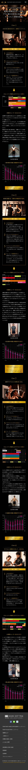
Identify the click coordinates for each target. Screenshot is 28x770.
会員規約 (5, 753)
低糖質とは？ (6, 732)
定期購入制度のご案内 (7, 739)
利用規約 (5, 750)
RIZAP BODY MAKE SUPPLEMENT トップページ (14, 726)
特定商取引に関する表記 (8, 747)
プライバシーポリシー (7, 756)
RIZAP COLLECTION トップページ (10, 729)
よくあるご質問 (6, 742)
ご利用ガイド (6, 735)
